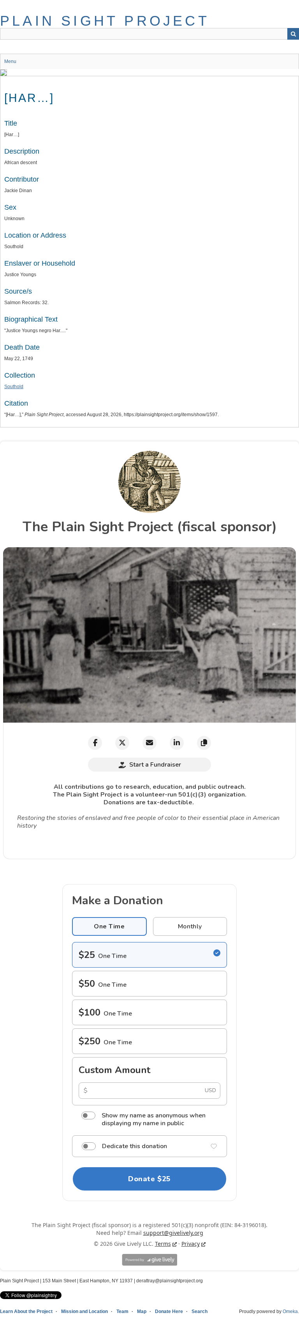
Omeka (290, 1311)
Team (122, 1311)
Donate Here (169, 1311)
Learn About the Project (26, 1311)
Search (293, 34)
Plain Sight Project (104, 21)
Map (141, 1311)
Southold (13, 386)
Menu (10, 61)
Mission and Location (84, 1311)
